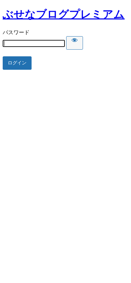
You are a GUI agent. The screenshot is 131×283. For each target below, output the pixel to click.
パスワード (16, 32)
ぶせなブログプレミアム (64, 14)
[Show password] (74, 43)
